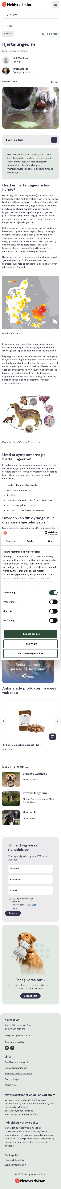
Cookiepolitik (12, 1155)
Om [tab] (50, 541)
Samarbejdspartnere (16, 1067)
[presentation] (3, 721)
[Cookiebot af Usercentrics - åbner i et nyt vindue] (45, 533)
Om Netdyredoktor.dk (17, 1062)
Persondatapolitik (14, 1160)
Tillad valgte (30, 643)
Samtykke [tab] (11, 541)
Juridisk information (15, 1164)
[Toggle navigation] (55, 4)
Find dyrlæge (12, 1079)
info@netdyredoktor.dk (17, 1035)
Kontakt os (11, 1084)
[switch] (53, 601)
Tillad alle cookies (30, 634)
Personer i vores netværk (18, 1073)
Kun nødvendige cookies (30, 653)
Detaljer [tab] (31, 541)
